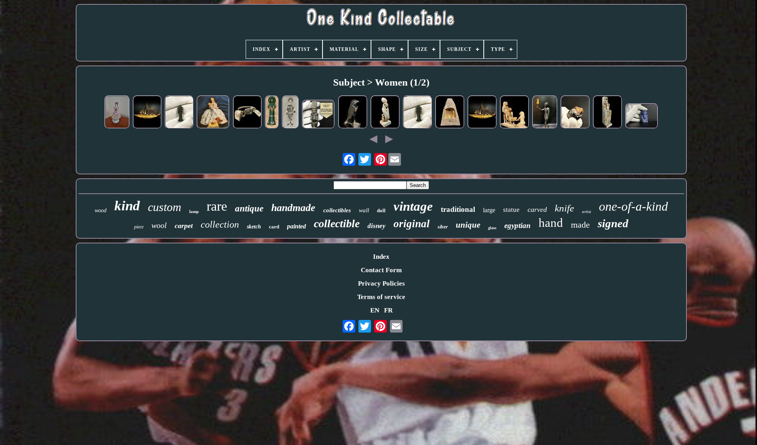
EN (374, 310)
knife (564, 208)
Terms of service (381, 297)
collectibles (337, 210)
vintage (413, 206)
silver (443, 227)
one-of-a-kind (633, 206)
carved (537, 209)
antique (249, 208)
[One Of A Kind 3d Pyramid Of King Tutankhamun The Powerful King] (449, 113)
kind (127, 205)
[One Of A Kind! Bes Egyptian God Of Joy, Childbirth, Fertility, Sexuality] (318, 115)
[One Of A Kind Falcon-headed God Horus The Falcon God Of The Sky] (352, 113)
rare (217, 206)
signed (613, 223)
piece (139, 227)
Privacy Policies (381, 283)
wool (159, 225)
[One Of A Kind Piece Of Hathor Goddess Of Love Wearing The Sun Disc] (385, 113)
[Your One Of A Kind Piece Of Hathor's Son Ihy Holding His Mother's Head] (544, 113)
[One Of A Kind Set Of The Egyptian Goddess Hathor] (247, 113)
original (411, 224)
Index (381, 256)
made (580, 225)
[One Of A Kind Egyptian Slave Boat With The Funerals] (147, 113)
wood (100, 210)
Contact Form (381, 270)
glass (492, 228)
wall (364, 210)
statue (511, 209)
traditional (458, 209)
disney (376, 226)
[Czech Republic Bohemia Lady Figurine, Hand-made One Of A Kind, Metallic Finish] (117, 113)
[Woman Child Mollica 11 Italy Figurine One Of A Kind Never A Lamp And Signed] (213, 113)
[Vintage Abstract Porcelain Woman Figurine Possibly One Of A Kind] (272, 113)
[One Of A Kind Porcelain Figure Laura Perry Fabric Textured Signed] (290, 113)
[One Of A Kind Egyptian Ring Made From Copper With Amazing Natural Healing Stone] (575, 113)
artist (586, 211)
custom (164, 206)
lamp (194, 211)
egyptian (517, 225)
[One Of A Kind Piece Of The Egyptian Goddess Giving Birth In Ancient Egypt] (514, 113)
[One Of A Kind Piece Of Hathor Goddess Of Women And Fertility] (607, 113)
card (274, 227)
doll (381, 210)
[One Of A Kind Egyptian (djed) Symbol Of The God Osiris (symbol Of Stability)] (179, 113)
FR (388, 310)
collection (220, 224)
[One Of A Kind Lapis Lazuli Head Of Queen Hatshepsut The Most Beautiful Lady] (642, 117)
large (489, 210)
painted (296, 226)
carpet (184, 226)
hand (551, 223)
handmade (293, 207)
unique (468, 225)
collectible (337, 223)
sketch (254, 227)
